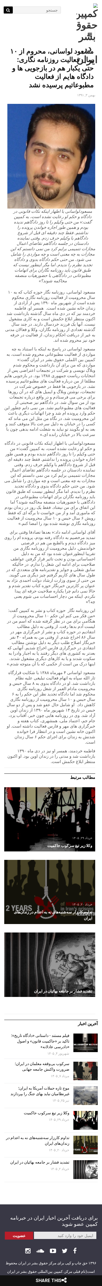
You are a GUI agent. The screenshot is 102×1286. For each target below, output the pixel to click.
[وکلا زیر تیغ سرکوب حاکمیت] (49, 819)
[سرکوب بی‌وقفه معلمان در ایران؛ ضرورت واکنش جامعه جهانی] (85, 1071)
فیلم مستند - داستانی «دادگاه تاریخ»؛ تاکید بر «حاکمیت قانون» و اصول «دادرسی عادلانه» (40, 1041)
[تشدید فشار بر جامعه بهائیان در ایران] (49, 964)
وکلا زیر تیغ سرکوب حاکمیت (46, 1113)
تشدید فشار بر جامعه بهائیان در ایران (39, 1162)
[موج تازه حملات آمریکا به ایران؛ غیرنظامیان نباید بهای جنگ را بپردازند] (85, 1095)
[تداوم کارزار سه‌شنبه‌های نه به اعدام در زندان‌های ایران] (49, 892)
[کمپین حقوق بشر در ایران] (87, 34)
